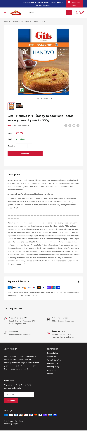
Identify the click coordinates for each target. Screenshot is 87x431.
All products (15, 21)
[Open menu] (5, 12)
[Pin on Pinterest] (69, 125)
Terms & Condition (54, 360)
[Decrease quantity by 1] (18, 146)
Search (50, 374)
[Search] (69, 12)
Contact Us (51, 370)
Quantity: (11, 146)
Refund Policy (52, 363)
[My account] (77, 12)
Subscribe (11, 401)
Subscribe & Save (76, 3)
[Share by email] (77, 125)
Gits (9, 125)
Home (6, 21)
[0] (81, 12)
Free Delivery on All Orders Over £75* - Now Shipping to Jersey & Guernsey (43, 3)
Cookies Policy (52, 356)
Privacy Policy (52, 353)
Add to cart (25, 154)
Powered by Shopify (11, 424)
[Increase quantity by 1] (29, 146)
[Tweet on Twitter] (73, 125)
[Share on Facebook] (65, 125)
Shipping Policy (53, 367)
